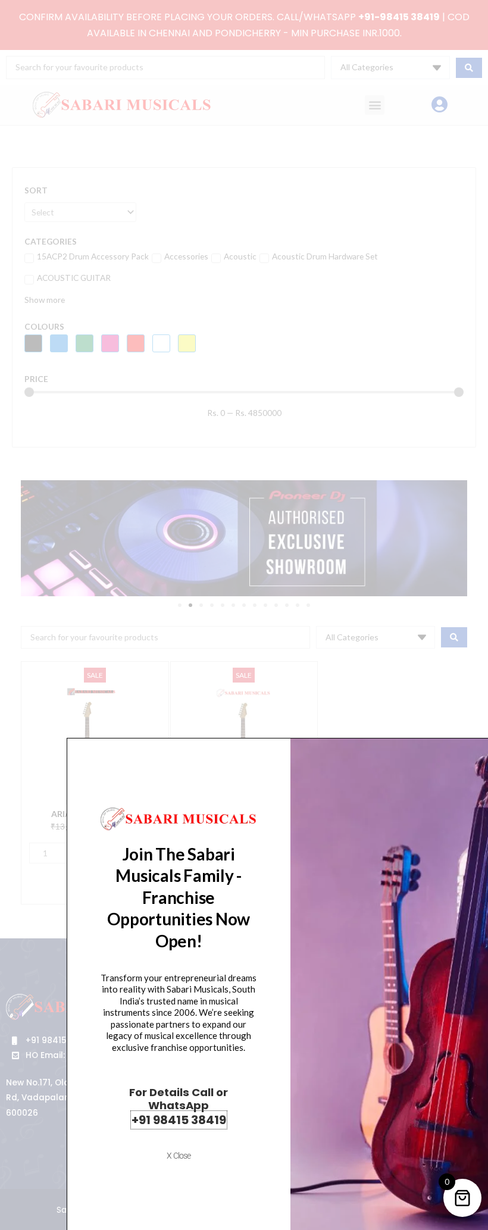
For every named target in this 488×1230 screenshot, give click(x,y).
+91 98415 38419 (179, 1120)
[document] (244, 615)
